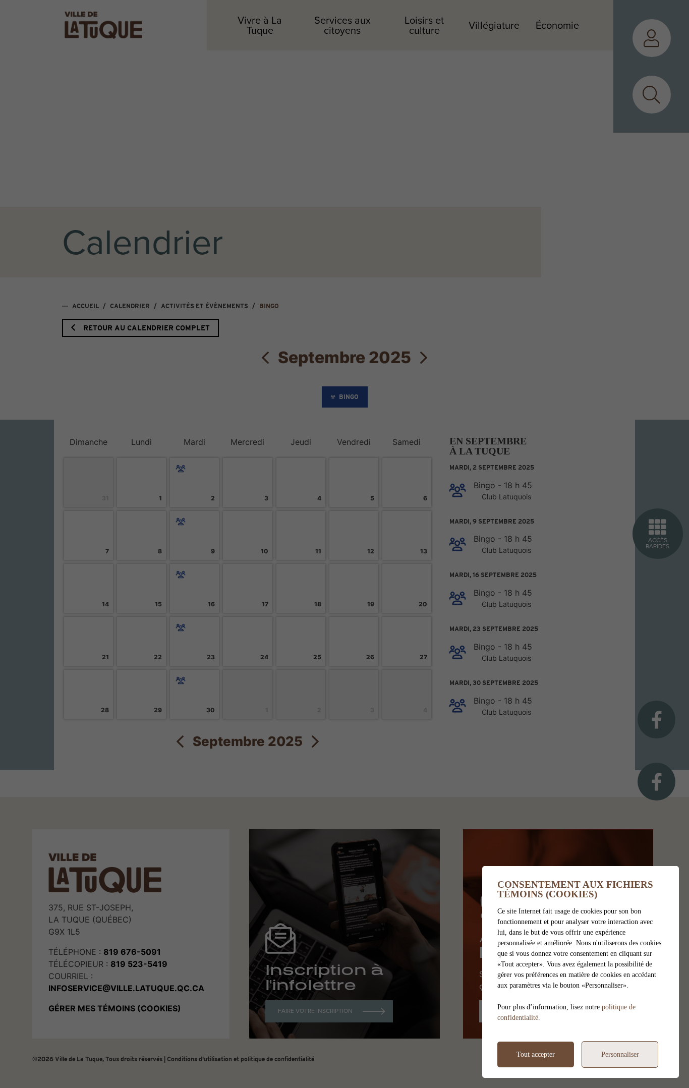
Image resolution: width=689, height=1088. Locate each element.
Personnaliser (620, 1054)
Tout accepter (535, 1054)
